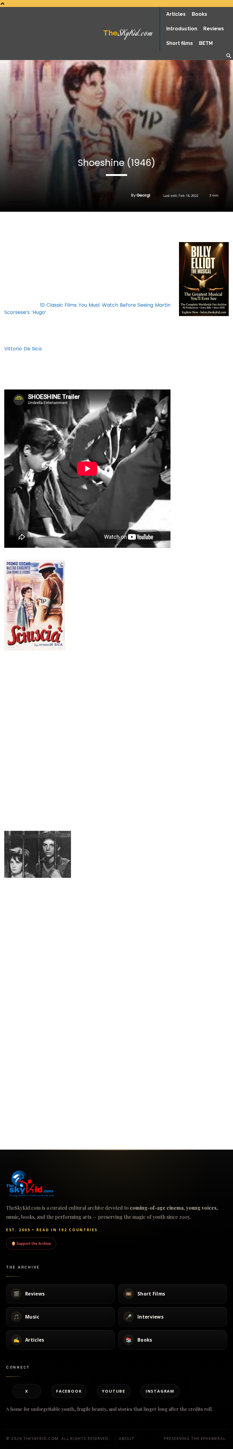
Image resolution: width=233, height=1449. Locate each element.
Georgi (143, 195)
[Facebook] (185, 227)
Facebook (69, 1391)
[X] (199, 227)
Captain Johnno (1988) (184, 1076)
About (126, 1438)
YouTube (113, 1391)
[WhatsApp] (213, 227)
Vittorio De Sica (23, 348)
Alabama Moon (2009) (183, 1117)
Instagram (160, 1391)
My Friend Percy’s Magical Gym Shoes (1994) (34, 1079)
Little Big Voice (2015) (103, 1117)
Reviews (6, 1095)
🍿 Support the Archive (31, 1243)
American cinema (14, 1131)
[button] (228, 56)
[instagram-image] (187, 326)
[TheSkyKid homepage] (116, 1184)
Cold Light (90, 1076)
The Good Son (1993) (23, 1117)
